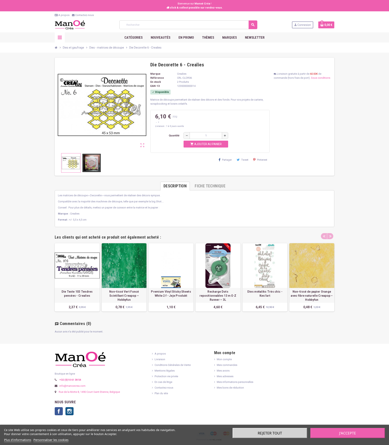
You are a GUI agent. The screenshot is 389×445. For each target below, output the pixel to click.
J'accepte (347, 433)
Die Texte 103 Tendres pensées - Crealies (77, 293)
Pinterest (262, 159)
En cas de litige (163, 381)
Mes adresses (225, 376)
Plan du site (161, 393)
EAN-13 (155, 85)
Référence (157, 77)
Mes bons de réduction (230, 387)
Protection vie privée (166, 376)
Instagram (69, 411)
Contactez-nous (84, 15)
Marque (155, 73)
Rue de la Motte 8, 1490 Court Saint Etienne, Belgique (89, 391)
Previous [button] (324, 236)
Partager (227, 159)
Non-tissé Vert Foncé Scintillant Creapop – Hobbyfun (124, 295)
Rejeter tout (270, 433)
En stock (155, 81)
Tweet (244, 159)
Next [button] (330, 236)
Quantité (174, 135)
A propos (63, 15)
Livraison (160, 359)
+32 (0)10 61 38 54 (70, 379)
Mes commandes (227, 364)
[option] (77, 277)
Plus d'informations (17, 440)
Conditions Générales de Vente (173, 364)
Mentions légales (165, 370)
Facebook (59, 411)
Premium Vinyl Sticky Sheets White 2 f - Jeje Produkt (171, 293)
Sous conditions (320, 77)
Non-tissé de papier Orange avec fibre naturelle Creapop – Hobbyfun (312, 295)
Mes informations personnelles (235, 381)
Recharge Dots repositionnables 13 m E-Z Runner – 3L (218, 295)
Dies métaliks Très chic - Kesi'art (264, 293)
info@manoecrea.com (72, 385)
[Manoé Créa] (70, 24)
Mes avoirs (223, 370)
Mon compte (224, 359)
